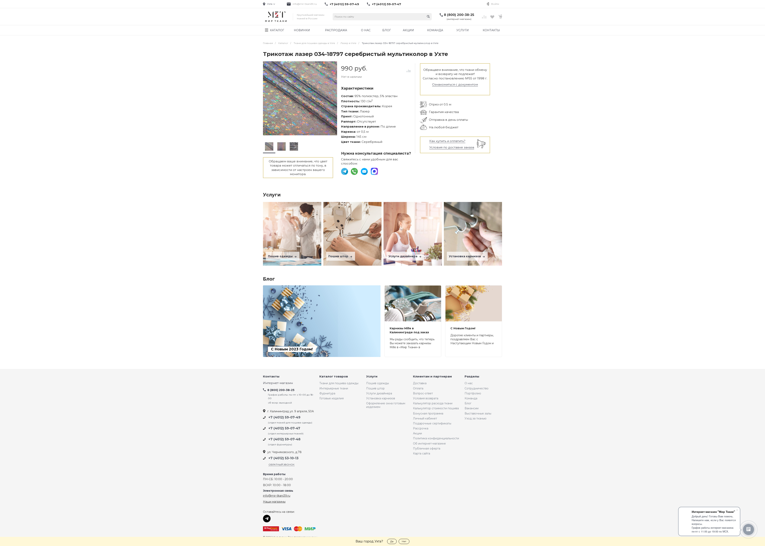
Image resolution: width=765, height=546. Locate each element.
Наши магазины (274, 501)
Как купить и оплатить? (447, 141)
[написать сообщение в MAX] (374, 171)
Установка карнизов (465, 256)
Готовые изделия (331, 398)
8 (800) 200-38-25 (459, 15)
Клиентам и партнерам (432, 376)
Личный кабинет (425, 418)
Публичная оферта (426, 448)
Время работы (274, 474)
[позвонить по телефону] (355, 171)
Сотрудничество (476, 388)
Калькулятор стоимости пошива (436, 408)
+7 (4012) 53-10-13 (283, 458)
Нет (404, 541)
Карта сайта (421, 453)
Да (391, 541)
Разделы (472, 376)
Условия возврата (425, 398)
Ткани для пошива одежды (338, 383)
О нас (469, 383)
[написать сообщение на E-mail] (365, 171)
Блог (468, 403)
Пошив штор (338, 256)
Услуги (372, 376)
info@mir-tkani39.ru (305, 3)
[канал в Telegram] (345, 171)
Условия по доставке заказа (451, 147)
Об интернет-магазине (429, 443)
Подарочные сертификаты (432, 423)
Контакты (271, 376)
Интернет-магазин (278, 383)
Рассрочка (420, 428)
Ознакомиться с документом (455, 84)
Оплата (418, 388)
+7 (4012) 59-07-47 (386, 4)
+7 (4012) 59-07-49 (344, 4)
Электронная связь (278, 490)
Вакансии (472, 408)
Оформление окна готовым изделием (385, 405)
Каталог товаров (333, 376)
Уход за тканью (475, 418)
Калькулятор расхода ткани (432, 403)
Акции (417, 433)
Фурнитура (327, 393)
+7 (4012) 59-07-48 (284, 439)
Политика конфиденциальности (436, 438)
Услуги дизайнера (403, 256)
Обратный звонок (281, 464)
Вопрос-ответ (423, 393)
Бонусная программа (428, 413)
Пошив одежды (280, 256)
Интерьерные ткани (333, 388)
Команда (471, 398)
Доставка (420, 383)
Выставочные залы (478, 413)
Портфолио (473, 393)
